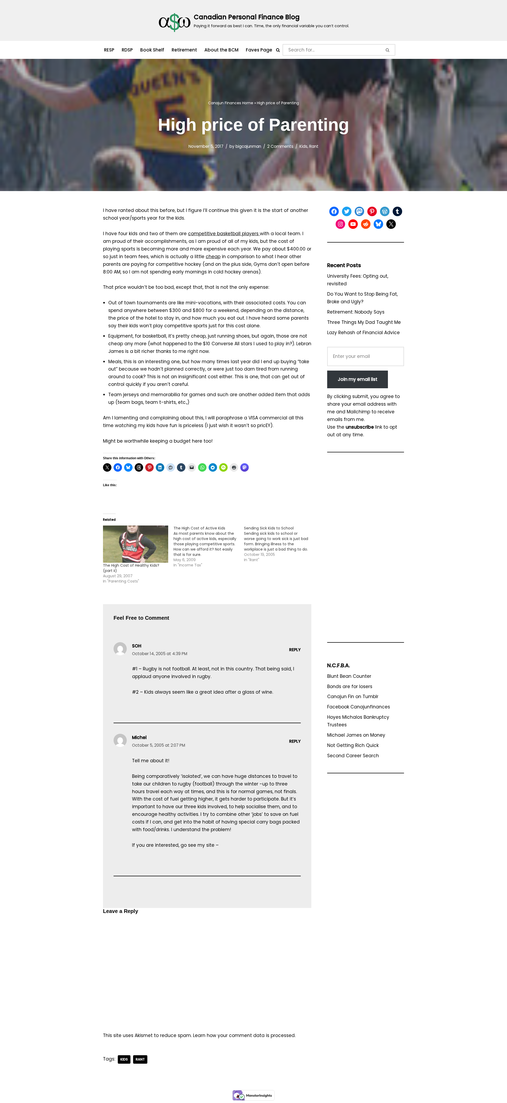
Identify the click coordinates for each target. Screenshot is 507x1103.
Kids (303, 146)
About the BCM (221, 50)
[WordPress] (384, 211)
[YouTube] (353, 224)
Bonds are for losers (349, 686)
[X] (391, 224)
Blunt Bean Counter (349, 676)
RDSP (127, 50)
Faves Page (259, 50)
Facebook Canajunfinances (358, 707)
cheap (213, 256)
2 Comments (280, 146)
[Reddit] (365, 224)
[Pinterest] (372, 211)
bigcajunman (248, 146)
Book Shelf (152, 50)
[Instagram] (340, 224)
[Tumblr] (397, 211)
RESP (109, 50)
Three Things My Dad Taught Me (364, 322)
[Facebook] (334, 211)
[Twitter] (346, 211)
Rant (313, 146)
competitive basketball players (224, 233)
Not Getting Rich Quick (353, 745)
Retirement (184, 50)
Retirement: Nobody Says (355, 312)
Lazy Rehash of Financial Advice (363, 332)
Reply (295, 649)
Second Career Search (353, 755)
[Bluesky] (378, 224)
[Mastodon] (359, 211)
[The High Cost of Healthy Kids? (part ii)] (135, 544)
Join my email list (357, 379)
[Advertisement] (365, 550)
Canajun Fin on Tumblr (352, 696)
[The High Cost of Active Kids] (208, 547)
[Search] (278, 50)
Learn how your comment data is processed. (244, 1035)
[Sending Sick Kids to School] (279, 544)
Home (247, 103)
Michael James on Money (356, 735)
